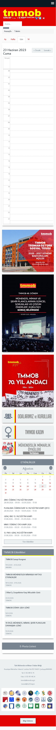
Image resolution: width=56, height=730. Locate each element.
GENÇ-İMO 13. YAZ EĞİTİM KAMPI (18, 516)
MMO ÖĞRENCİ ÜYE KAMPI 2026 (17, 524)
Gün (22, 40)
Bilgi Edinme (28, 721)
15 (42, 483)
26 (20, 490)
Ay (5, 39)
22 (42, 486)
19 (20, 486)
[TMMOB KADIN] (28, 432)
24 (6, 490)
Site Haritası (7, 18)
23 (50, 486)
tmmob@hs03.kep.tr (28, 684)
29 (43, 490)
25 (13, 490)
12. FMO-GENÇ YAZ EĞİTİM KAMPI (18, 532)
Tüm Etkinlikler (28, 541)
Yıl (28, 39)
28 (35, 490)
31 (5, 493)
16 (50, 483)
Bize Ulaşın (21, 18)
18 (13, 486)
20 (28, 486)
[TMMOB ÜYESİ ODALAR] (28, 416)
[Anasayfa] (22, 13)
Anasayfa (7, 31)
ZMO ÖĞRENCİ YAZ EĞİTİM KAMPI (18, 500)
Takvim (17, 31)
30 (50, 490)
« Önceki (37, 50)
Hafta (13, 39)
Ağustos (28, 468)
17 (5, 486)
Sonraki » (47, 50)
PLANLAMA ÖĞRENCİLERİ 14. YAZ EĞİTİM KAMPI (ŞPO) (26, 508)
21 (35, 486)
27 (28, 490)
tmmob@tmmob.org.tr (28, 680)
